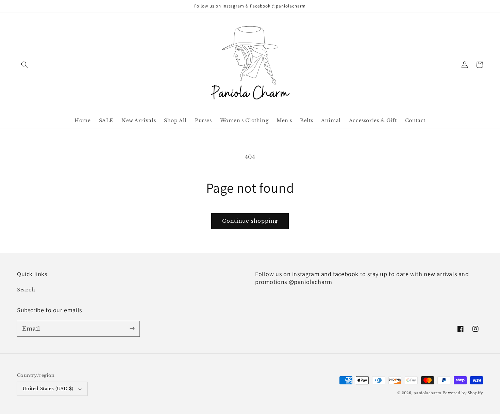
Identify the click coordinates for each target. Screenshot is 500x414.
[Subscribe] (131, 328)
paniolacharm (427, 393)
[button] (24, 64)
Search (26, 290)
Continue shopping (250, 221)
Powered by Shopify (463, 393)
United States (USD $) (47, 389)
